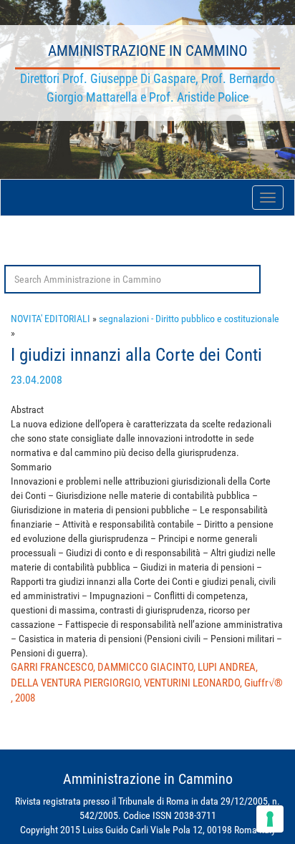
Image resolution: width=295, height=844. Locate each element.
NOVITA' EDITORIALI (50, 318)
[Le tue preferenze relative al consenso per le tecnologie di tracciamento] (270, 819)
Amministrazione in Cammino (148, 50)
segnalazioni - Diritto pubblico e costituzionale (189, 318)
